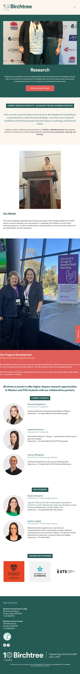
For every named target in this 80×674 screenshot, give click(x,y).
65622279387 (40, 664)
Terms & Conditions (36, 666)
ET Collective (56, 664)
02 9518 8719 (10, 616)
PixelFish (67, 664)
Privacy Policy (45, 666)
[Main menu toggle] (74, 7)
